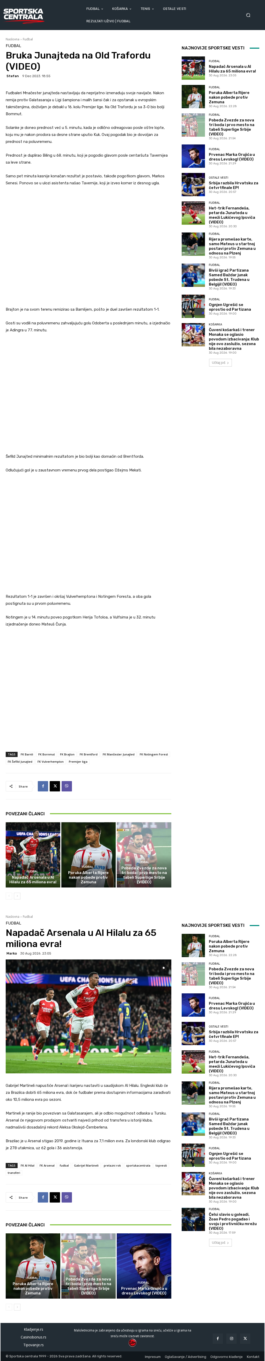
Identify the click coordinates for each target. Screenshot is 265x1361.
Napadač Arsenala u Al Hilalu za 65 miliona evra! (32, 879)
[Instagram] (231, 1339)
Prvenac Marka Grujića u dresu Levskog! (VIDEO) (232, 157)
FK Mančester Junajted (119, 754)
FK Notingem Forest (154, 754)
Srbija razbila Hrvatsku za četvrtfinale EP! (233, 185)
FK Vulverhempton (51, 761)
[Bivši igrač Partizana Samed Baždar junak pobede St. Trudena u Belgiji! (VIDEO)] (193, 275)
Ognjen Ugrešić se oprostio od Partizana (230, 307)
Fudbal (28, 39)
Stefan (12, 76)
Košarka (215, 324)
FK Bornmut (46, 754)
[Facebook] (43, 786)
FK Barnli (27, 754)
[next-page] (17, 896)
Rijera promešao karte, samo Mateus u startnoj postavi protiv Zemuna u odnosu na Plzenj (232, 246)
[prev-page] (9, 896)
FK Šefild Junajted (20, 761)
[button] (250, 15)
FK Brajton (67, 754)
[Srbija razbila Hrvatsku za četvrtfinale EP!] (193, 184)
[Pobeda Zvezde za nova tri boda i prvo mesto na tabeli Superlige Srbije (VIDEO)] (144, 855)
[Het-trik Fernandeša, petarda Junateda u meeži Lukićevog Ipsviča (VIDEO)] (193, 213)
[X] (55, 786)
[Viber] (67, 786)
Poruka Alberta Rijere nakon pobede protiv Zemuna (88, 877)
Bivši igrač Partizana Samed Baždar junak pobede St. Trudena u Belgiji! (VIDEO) (229, 277)
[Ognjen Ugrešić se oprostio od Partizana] (193, 306)
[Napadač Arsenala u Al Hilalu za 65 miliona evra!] (33, 855)
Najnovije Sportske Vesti (213, 47)
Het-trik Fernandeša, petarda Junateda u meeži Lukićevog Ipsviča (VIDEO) (232, 215)
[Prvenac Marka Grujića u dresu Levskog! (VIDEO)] (193, 156)
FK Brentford (89, 754)
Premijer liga (78, 761)
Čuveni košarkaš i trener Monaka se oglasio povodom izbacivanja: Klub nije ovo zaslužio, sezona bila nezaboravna (234, 339)
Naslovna (12, 39)
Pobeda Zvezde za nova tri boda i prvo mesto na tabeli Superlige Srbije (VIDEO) (144, 875)
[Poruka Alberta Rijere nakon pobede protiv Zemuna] (88, 855)
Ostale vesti (218, 177)
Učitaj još (218, 362)
